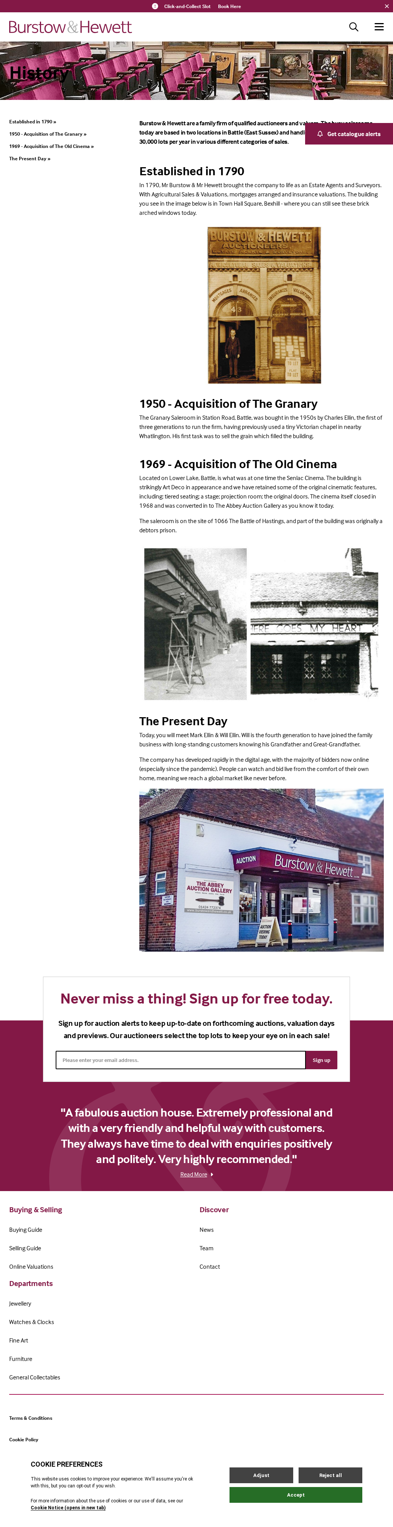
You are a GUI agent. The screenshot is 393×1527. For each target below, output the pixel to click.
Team (206, 1248)
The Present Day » (29, 158)
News (207, 1229)
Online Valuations (31, 1266)
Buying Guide (25, 1229)
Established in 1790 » (32, 121)
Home (14, 57)
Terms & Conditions (30, 1418)
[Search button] (353, 27)
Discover (36, 57)
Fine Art (18, 1340)
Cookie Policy (23, 1439)
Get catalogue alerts (354, 134)
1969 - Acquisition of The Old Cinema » (51, 146)
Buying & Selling (35, 1209)
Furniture (20, 1359)
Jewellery (20, 1303)
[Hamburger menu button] (379, 27)
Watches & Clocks (31, 1322)
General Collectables (34, 1377)
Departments (31, 1283)
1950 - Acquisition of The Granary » (47, 134)
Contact (210, 1266)
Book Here (229, 6)
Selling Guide (25, 1248)
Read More (193, 1174)
